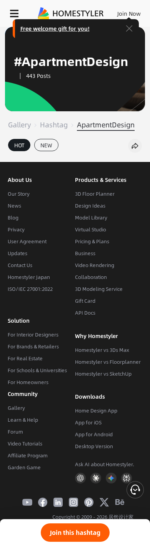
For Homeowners (28, 382)
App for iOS (88, 422)
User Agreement (27, 241)
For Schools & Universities (37, 370)
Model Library (91, 217)
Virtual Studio (90, 229)
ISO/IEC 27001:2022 (30, 289)
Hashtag (54, 124)
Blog (13, 217)
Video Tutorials (25, 443)
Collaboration (91, 277)
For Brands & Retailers (33, 346)
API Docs (85, 313)
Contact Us (20, 265)
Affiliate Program (28, 455)
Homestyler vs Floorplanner (108, 362)
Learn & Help (23, 420)
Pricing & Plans (92, 241)
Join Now (129, 13)
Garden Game (24, 467)
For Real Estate (25, 358)
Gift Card (85, 301)
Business (85, 253)
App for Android (94, 434)
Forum (15, 431)
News (14, 205)
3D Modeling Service (99, 289)
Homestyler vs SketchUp (103, 374)
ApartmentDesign (106, 124)
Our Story (19, 194)
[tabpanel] (75, 158)
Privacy (16, 229)
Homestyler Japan (29, 277)
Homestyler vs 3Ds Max (102, 350)
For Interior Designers (33, 334)
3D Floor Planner (95, 194)
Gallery (19, 124)
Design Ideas (90, 205)
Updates (17, 253)
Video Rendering (94, 265)
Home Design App (96, 410)
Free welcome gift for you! (55, 28)
